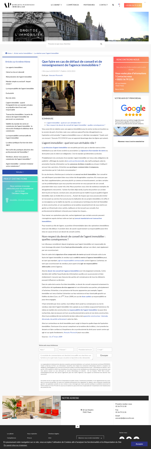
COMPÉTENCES (73, 5)
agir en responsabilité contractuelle (71, 260)
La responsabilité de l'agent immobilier (20, 88)
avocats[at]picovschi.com (124, 418)
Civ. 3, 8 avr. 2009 (55, 337)
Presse (29, 438)
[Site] (119, 5)
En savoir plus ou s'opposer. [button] (15, 445)
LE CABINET (56, 5)
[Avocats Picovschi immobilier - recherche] (113, 5)
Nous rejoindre (32, 434)
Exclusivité (10, 93)
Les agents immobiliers (14, 67)
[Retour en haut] (77, 426)
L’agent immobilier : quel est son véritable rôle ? (64, 123)
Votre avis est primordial (128, 98)
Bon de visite (10, 98)
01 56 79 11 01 (120, 412)
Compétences (11, 438)
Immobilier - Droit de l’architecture (22, 200)
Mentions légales (53, 434)
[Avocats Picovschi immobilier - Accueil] (24, 5)
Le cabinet (10, 434)
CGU (49, 438)
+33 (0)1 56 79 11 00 (133, 5)
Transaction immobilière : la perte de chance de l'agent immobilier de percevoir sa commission (19, 116)
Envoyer (104, 355)
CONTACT (103, 5)
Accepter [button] (139, 444)
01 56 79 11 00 (120, 406)
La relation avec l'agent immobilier (46, 53)
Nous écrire (119, 89)
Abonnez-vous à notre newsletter (88, 438)
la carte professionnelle (75, 161)
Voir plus (19, 172)
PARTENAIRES (89, 5)
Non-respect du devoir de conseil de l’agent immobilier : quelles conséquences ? (76, 125)
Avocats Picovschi (56, 75)
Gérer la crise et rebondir (15, 72)
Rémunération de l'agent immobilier (19, 77)
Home (9, 53)
